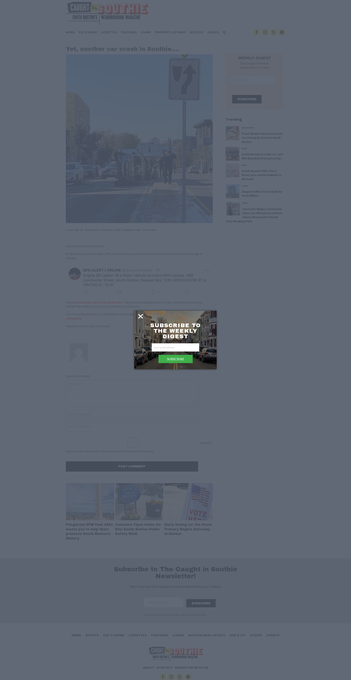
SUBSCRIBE (175, 359)
